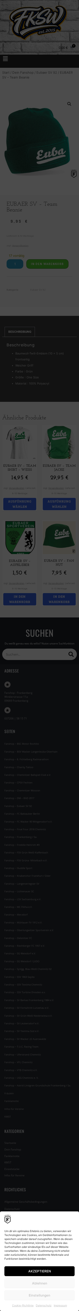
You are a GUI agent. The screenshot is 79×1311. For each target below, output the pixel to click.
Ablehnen (39, 1283)
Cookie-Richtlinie (23, 1305)
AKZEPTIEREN (39, 1271)
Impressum (60, 1305)
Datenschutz (44, 1305)
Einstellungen (39, 1295)
